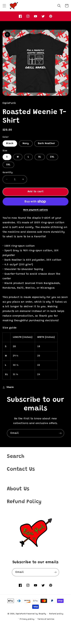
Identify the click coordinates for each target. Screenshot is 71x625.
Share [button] (10, 387)
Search (15, 456)
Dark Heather (46, 143)
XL (39, 157)
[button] (4, 5)
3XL (8, 165)
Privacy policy (27, 619)
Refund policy (56, 614)
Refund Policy (24, 501)
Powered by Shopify (36, 614)
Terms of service (46, 619)
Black (9, 143)
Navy (26, 143)
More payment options (35, 210)
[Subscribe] (60, 433)
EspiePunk (21, 614)
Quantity (8, 172)
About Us (18, 489)
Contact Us (21, 469)
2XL (52, 157)
